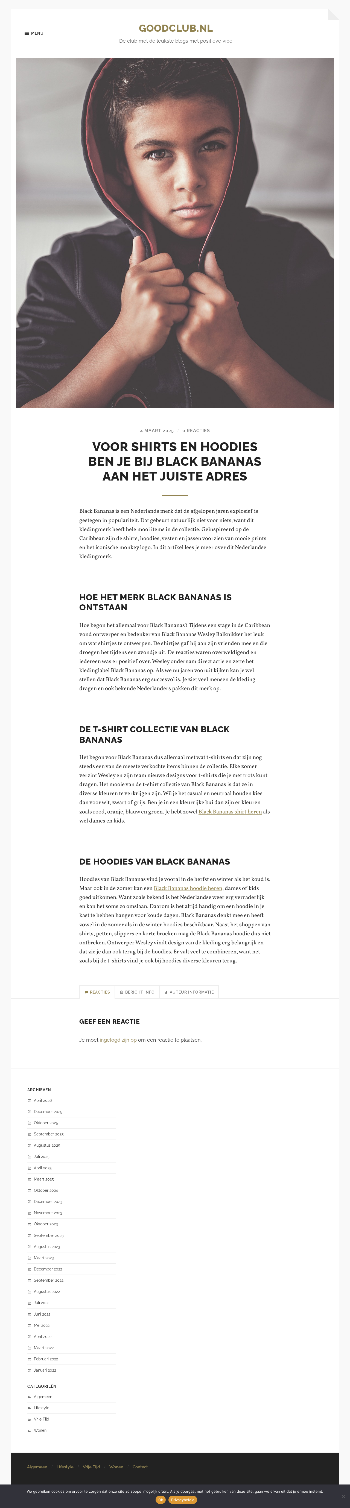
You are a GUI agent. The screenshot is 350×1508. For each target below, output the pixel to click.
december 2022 (48, 1269)
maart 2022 (44, 1347)
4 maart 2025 (157, 430)
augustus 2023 (47, 1246)
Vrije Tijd (41, 1419)
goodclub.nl (176, 28)
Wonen (40, 1430)
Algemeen (43, 1396)
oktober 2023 (46, 1224)
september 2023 (48, 1235)
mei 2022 (41, 1325)
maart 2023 (44, 1257)
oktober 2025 (46, 1122)
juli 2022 (41, 1302)
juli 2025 (41, 1156)
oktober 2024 (46, 1190)
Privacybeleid (182, 1500)
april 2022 (42, 1336)
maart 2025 (44, 1179)
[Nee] (343, 1496)
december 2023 (48, 1201)
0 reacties (196, 430)
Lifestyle (41, 1407)
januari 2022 (45, 1370)
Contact (140, 1467)
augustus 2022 (47, 1291)
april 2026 (43, 1100)
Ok (160, 1500)
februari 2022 (46, 1359)
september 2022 (48, 1280)
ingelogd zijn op (118, 1040)
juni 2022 (42, 1314)
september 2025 (49, 1134)
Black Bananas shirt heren (230, 812)
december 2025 (48, 1111)
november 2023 (48, 1212)
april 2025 (43, 1168)
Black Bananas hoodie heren (188, 888)
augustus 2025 (47, 1145)
